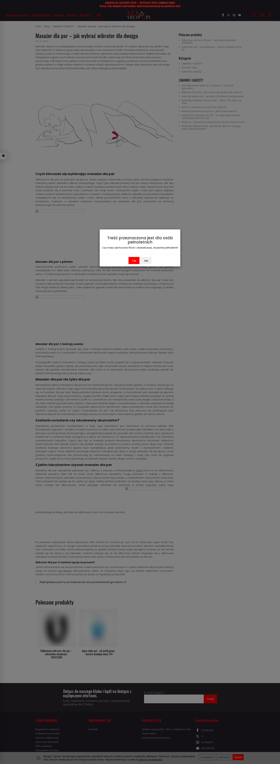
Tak (134, 260)
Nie (146, 260)
